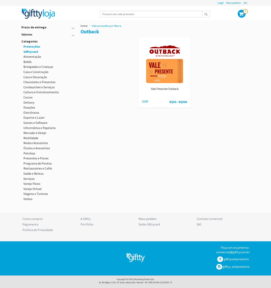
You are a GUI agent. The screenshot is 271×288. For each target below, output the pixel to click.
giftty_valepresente (236, 267)
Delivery (28, 102)
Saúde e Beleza (33, 173)
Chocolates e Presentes (39, 82)
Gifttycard (30, 52)
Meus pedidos (233, 2)
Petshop (29, 153)
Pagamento (30, 224)
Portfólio (87, 224)
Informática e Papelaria (39, 128)
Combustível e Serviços (39, 87)
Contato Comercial (210, 219)
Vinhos (28, 199)
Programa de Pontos (37, 163)
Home (84, 26)
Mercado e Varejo (34, 133)
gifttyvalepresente (236, 259)
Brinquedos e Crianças (38, 67)
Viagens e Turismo (35, 194)
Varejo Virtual (32, 189)
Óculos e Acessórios (36, 148)
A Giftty (85, 219)
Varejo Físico (31, 184)
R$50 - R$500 (178, 102)
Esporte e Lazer (34, 117)
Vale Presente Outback (164, 88)
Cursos (28, 97)
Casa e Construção (35, 72)
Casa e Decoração (35, 77)
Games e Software (35, 123)
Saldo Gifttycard (149, 224)
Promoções (31, 46)
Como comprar (32, 219)
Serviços (29, 179)
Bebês (27, 62)
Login (221, 2)
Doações (29, 107)
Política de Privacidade (37, 230)
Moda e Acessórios (35, 143)
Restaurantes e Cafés (37, 168)
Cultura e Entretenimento (41, 92)
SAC (245, 2)
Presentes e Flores (36, 158)
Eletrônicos (31, 113)
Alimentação (32, 57)
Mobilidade (30, 138)
